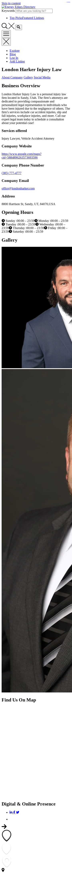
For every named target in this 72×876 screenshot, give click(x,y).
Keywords (8, 10)
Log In (14, 58)
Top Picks (27, 18)
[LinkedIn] (11, 812)
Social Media (42, 77)
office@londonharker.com (18, 188)
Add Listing (17, 61)
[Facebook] (14, 812)
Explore (15, 50)
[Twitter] (17, 812)
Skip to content (11, 3)
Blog (13, 54)
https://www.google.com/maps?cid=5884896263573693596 (21, 155)
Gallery (28, 77)
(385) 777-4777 (11, 173)
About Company (12, 77)
